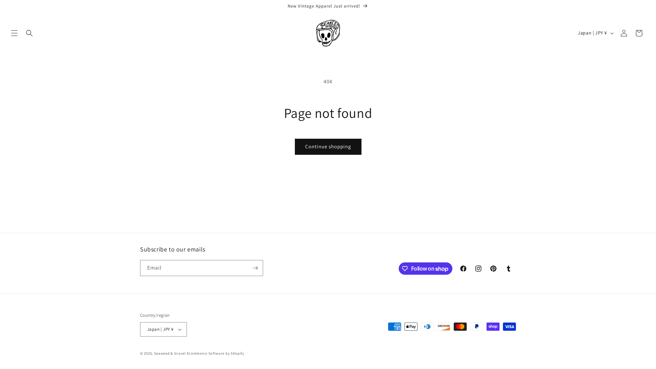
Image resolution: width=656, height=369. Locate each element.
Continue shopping (328, 146)
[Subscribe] (255, 268)
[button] (14, 33)
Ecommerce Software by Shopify (215, 353)
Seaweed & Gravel (170, 353)
